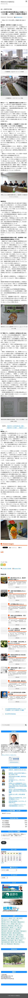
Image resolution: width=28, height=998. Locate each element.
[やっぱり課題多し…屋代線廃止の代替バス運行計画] (4, 630)
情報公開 (10, 944)
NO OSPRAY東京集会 (10, 713)
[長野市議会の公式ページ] (12, 904)
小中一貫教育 (19, 940)
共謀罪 (11, 931)
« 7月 (2, 862)
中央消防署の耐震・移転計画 (18, 681)
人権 (20, 927)
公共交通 (4, 568)
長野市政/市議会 (18, 17)
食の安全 (17, 944)
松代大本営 (5, 929)
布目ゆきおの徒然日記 (7, 2)
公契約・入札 (19, 925)
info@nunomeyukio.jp (14, 762)
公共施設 (14, 922)
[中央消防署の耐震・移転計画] (4, 683)
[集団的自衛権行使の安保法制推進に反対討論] (4, 657)
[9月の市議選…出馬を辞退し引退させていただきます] (4, 644)
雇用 (9, 938)
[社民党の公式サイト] (14, 911)
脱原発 (18, 929)
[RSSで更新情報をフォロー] (4, 565)
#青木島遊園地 (17, 933)
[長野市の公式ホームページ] (12, 898)
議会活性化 (21, 922)
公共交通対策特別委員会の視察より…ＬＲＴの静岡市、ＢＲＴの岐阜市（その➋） (15, 709)
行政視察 (9, 568)
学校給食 (24, 931)
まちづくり (5, 918)
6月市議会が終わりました (17, 604)
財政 (13, 938)
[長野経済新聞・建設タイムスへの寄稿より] (4, 670)
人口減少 (5, 936)
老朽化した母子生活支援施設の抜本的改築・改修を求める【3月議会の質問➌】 (18, 791)
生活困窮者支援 (6, 942)
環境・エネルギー (21, 938)
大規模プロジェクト (7, 920)
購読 (4, 842)
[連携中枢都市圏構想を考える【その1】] (4, 593)
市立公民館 (20, 934)
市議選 (10, 933)
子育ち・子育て (6, 922)
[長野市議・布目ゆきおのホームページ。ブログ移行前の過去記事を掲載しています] (12, 890)
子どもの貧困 (20, 936)
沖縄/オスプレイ (6, 923)
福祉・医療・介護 (16, 923)
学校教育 (5, 931)
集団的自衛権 (6, 927)
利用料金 (11, 925)
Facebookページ (14, 984)
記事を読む (17, 587)
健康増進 (5, 940)
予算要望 (17, 931)
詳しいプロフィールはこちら (9, 754)
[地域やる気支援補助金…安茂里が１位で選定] (4, 617)
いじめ (4, 944)
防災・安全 (12, 918)
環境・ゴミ (13, 927)
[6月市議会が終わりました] (4, 606)
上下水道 (22, 942)
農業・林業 (12, 936)
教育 (4, 938)
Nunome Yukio (17, 568)
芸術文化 (5, 925)
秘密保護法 (5, 934)
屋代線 (4, 933)
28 (17, 860)
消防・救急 (14, 942)
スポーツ (12, 929)
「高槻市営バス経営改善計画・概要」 (15, 426)
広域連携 (11, 940)
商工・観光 (12, 934)
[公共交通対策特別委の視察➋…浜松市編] (4, 694)
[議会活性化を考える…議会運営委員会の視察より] (4, 580)
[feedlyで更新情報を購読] (2, 565)
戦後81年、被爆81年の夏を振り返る (17, 769)
